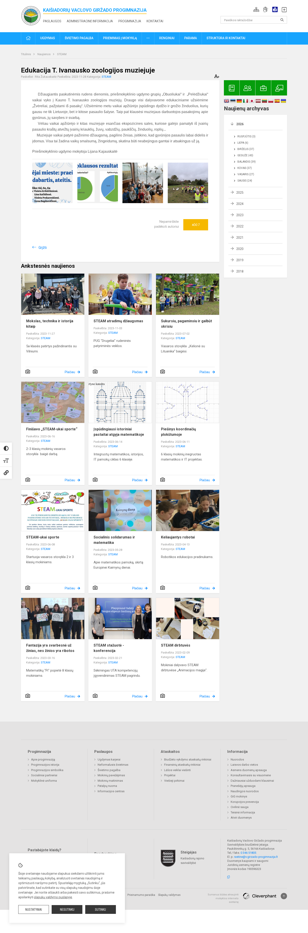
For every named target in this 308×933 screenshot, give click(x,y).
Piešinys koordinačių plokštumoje (178, 432)
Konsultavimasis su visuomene (251, 775)
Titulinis (26, 54)
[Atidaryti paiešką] (282, 19)
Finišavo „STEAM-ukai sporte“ (51, 429)
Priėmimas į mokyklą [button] (120, 38)
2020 (240, 249)
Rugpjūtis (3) (246, 136)
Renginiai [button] (167, 38)
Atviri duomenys (241, 817)
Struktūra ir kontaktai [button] (226, 38)
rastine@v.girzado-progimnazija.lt (256, 856)
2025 (240, 192)
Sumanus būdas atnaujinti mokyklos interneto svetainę (223, 898)
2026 (240, 124)
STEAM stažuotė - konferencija (109, 648)
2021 (240, 237)
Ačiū (196, 225)
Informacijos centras (111, 791)
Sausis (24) (244, 180)
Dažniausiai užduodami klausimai (252, 780)
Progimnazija (129, 21)
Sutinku (100, 909)
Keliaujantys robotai (178, 537)
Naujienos (44, 54)
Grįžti (43, 247)
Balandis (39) (246, 161)
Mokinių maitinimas (110, 780)
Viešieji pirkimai (174, 780)
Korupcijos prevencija (245, 802)
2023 (240, 215)
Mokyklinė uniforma (44, 780)
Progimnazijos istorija (45, 764)
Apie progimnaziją (43, 759)
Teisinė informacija (243, 812)
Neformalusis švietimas (113, 764)
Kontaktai (155, 21)
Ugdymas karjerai (109, 759)
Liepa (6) (242, 142)
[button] (256, 9)
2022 (240, 226)
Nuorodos (237, 759)
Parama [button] (190, 38)
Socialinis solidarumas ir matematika (114, 540)
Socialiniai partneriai (44, 775)
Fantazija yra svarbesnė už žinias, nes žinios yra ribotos (50, 648)
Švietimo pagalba (109, 770)
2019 (240, 260)
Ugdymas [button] (47, 38)
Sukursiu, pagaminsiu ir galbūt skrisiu (186, 324)
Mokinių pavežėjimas (111, 775)
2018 (240, 271)
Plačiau (70, 372)
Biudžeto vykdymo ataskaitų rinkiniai (187, 759)
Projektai (169, 775)
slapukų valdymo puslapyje (53, 897)
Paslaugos (52, 21)
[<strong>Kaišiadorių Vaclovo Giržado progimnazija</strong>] (32, 15)
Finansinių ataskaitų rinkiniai (182, 764)
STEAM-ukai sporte (42, 537)
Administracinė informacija (90, 21)
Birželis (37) (245, 149)
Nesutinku (67, 909)
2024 (240, 204)
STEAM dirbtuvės (175, 645)
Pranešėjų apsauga (243, 786)
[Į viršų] (284, 896)
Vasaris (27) (245, 174)
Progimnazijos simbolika (47, 770)
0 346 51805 (248, 852)
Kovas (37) (244, 168)
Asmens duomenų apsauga (249, 770)
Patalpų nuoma (107, 786)
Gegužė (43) (245, 155)
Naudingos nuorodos (245, 791)
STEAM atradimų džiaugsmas (118, 321)
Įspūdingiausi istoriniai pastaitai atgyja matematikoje (119, 432)
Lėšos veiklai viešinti (177, 770)
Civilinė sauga (239, 807)
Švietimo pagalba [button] (79, 38)
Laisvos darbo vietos (244, 764)
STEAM (62, 54)
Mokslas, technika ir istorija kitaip (49, 324)
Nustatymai (33, 909)
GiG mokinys (239, 796)
